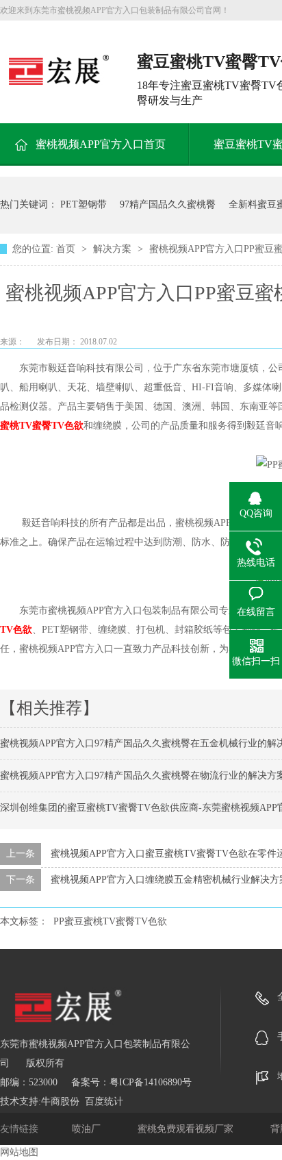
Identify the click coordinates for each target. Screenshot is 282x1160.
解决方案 (113, 249)
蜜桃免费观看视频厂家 (187, 1129)
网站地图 (19, 1152)
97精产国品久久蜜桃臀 (168, 204)
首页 (67, 249)
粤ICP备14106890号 (151, 1082)
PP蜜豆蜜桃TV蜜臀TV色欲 (110, 921)
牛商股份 (60, 1101)
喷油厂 (87, 1129)
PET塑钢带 (83, 204)
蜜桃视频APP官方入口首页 (101, 144)
